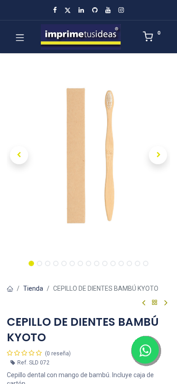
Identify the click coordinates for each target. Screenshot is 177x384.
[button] (19, 155)
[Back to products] (154, 303)
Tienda (33, 288)
